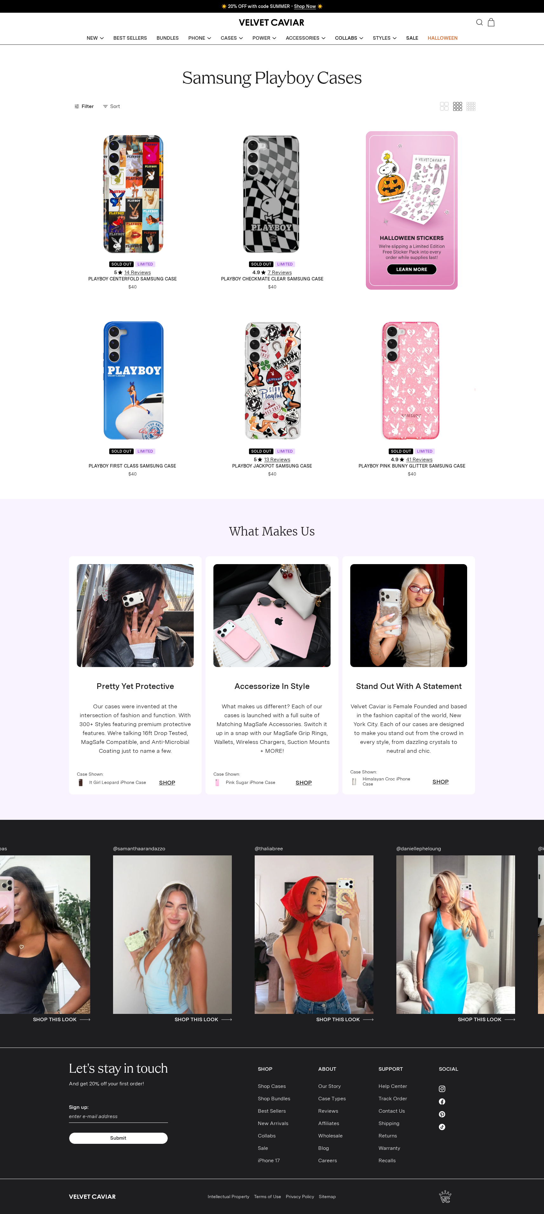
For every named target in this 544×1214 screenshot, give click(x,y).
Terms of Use (267, 1196)
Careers (327, 1160)
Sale (263, 1148)
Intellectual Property (228, 1196)
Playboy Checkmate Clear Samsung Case (272, 278)
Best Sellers (272, 1111)
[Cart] (491, 22)
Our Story (329, 1086)
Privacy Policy (300, 1196)
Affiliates (328, 1123)
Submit (118, 1138)
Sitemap (327, 1196)
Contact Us (392, 1111)
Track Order (393, 1099)
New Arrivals (273, 1123)
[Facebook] (457, 1101)
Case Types (332, 1099)
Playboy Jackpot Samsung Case (272, 466)
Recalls (387, 1160)
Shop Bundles (274, 1099)
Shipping (389, 1123)
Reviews (328, 1111)
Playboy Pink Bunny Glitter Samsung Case (412, 466)
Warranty (389, 1148)
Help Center (393, 1086)
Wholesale (330, 1136)
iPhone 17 (269, 1160)
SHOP (167, 783)
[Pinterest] (457, 1114)
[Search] (479, 22)
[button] (95, 38)
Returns (388, 1136)
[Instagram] (457, 1089)
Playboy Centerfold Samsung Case (132, 278)
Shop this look (96, 1019)
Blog (323, 1148)
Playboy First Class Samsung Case (132, 466)
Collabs (267, 1136)
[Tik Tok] (457, 1127)
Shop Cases (272, 1086)
